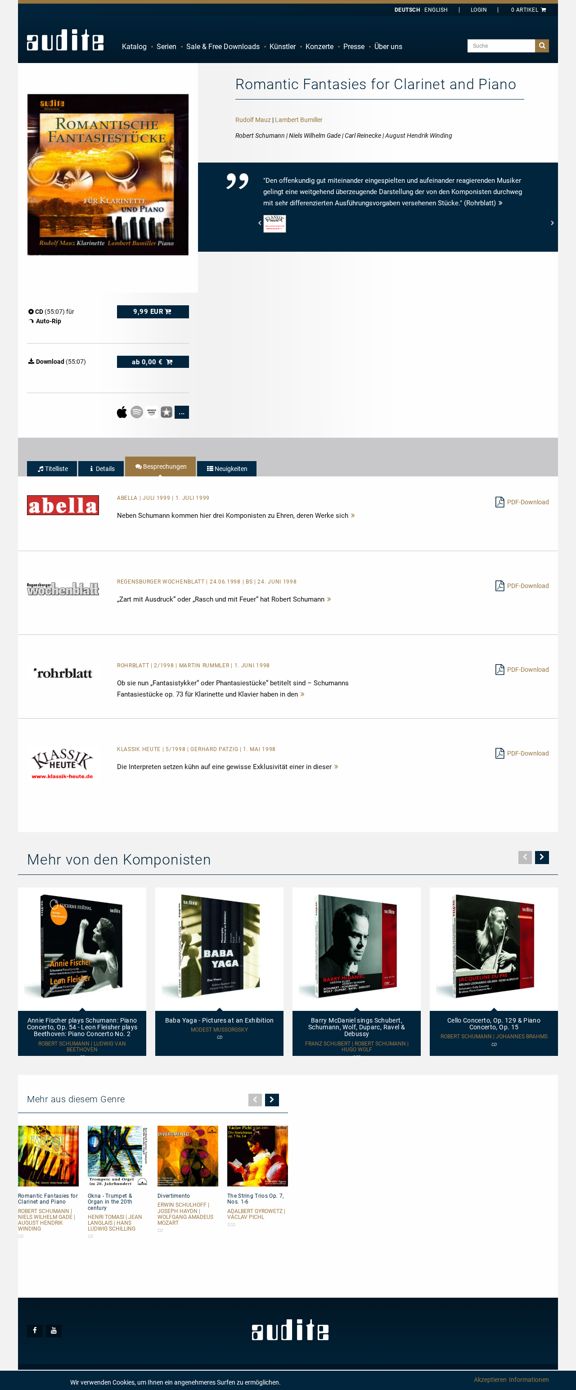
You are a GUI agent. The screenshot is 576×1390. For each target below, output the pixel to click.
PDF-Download (528, 502)
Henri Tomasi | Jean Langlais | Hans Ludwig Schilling (115, 1223)
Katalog (134, 46)
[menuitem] (134, 46)
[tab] (52, 468)
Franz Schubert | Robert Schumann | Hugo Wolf (357, 1047)
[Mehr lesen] (353, 516)
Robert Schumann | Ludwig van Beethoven (82, 1047)
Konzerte (319, 46)
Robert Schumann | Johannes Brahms (494, 1037)
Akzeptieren (490, 1379)
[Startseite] (65, 39)
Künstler (283, 46)
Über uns (388, 46)
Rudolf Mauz (253, 119)
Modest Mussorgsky (219, 1030)
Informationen (529, 1379)
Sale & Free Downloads (223, 46)
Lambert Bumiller (299, 119)
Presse (353, 46)
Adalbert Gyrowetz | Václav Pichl (256, 1214)
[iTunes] (167, 411)
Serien (166, 46)
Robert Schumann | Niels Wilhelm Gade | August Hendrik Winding (46, 1220)
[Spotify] (137, 411)
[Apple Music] (122, 411)
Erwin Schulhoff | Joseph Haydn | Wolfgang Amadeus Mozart (185, 1214)
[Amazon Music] (152, 411)
